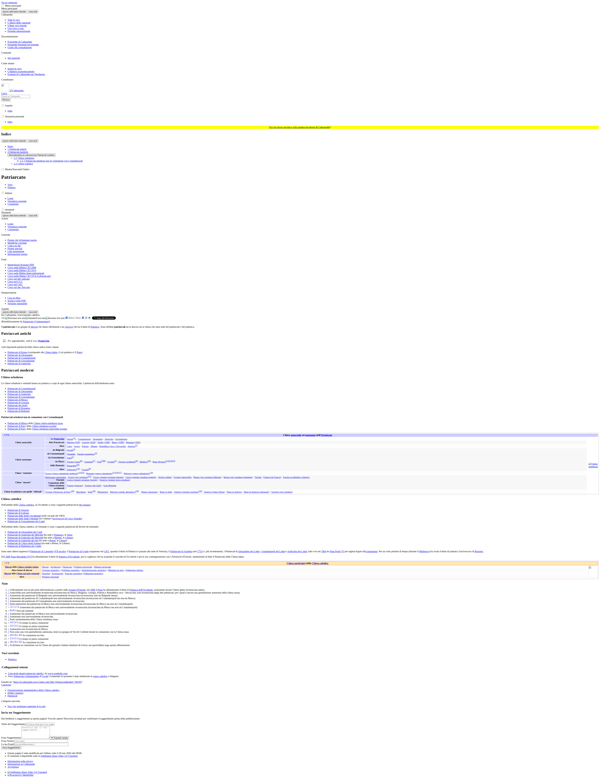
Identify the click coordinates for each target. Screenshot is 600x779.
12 (170, 461)
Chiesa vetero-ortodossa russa (48, 423)
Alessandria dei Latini (249, 551)
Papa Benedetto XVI (21, 556)
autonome (310, 435)
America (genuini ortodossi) (186, 492)
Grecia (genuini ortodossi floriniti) (82, 480)
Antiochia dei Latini (297, 551)
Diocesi (8, 567)
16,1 (16, 634)
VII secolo (60, 551)
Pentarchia (43, 341)
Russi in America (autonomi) (256, 492)
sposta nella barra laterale (14, 11)
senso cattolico (100, 676)
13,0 (12, 625)
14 (77, 465)
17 (120, 473)
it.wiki (45, 676)
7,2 (17, 606)
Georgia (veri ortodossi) (282, 492)
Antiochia (109, 439)
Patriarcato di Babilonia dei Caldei (24, 546)
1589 (121, 442)
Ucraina (111, 462)
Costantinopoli (84, 439)
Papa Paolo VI (337, 551)
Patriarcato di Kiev (17, 426)
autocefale (296, 435)
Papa (79, 352)
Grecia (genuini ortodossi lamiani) (108, 477)
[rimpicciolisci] (15, 318)
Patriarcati (12, 695)
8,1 (14, 610)
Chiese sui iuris (23, 573)
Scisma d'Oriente (77, 590)
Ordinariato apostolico (93, 573)
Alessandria (98, 439)
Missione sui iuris (116, 570)
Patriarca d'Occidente (69, 556)
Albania (93, 446)
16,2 (20, 634)
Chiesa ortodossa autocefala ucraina (49, 429)
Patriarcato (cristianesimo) (26, 676)
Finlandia (71, 454)
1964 (323, 551)
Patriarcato (67, 567)
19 (200, 491)
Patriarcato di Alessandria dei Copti (25, 532)
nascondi (33, 11)
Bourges (479, 551)
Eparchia (46, 573)
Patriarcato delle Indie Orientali (23, 518)
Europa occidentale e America (296, 477)
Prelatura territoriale (83, 567)
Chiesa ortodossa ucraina (44, 426)
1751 (199, 551)
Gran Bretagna (109, 485)
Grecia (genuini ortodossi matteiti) (141, 477)
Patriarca (95, 327)
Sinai (69, 458)
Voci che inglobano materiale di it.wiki (26, 706)
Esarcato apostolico (73, 573)
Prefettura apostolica (71, 570)
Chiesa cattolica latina (28, 567)
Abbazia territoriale (102, 567)
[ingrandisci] (55, 318)
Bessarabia (71, 465)
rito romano (84, 504)
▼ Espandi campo (59, 738)
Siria (69, 535)
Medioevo (424, 551)
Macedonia (81, 492)
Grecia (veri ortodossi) (78, 477)
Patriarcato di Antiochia (19, 363)
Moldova (144, 462)
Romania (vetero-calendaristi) (99, 473)
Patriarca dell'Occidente (141, 590)
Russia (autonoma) (149, 492)
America (131, 446)
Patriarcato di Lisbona (18, 513)
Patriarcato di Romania (19, 408)
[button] (3, 6)
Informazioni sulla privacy (20, 761)
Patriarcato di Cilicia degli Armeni (24, 543)
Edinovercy (72, 469)
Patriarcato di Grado (79, 551)
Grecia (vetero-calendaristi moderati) (61, 473)
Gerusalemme (121, 439)
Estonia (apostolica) (86, 454)
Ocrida (70, 450)
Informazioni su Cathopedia (21, 764)
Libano (68, 537)
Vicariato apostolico (51, 570)
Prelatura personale (50, 577)
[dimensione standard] (35, 318)
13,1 (16, 625)
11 (167, 461)
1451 (106, 551)
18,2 (20, 641)
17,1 (16, 638)
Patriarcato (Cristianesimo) (36, 321)
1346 (107, 442)
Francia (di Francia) (272, 477)
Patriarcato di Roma (17, 352)
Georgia (85, 442)
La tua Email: (8, 744)
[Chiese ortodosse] (593, 466)
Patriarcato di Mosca (18, 399)
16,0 (12, 634)
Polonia (85, 446)
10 (149, 461)
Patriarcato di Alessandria (20, 355)
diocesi (34, 327)
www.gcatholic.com (58, 673)
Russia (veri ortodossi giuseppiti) (238, 477)
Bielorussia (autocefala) (55, 477)
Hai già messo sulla (299, 127)
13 (173, 461)
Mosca (115, 442)
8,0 (11, 610)
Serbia (100, 442)
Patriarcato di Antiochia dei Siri (23, 540)
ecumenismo (371, 551)
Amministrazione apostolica (94, 570)
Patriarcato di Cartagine (41, 551)
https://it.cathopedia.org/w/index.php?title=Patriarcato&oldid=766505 (47, 682)
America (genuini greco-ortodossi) (115, 480)
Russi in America (234, 492)
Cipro (69, 446)
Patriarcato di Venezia (18, 510)
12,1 (16, 622)
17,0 (12, 638)
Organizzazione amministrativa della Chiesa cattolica (33, 690)
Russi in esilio (166, 492)
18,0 (12, 641)
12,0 (12, 622)
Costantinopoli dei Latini (273, 551)
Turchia (258, 477)
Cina (99, 462)
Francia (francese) (75, 485)
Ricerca (5, 100)
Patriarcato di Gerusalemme (21, 360)
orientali (35, 573)
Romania (130, 442)
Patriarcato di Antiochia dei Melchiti (25, 535)
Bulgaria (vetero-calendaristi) (137, 473)
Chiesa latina (51, 352)
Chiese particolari (296, 563)
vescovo (69, 327)
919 (77, 442)
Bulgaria (71, 442)
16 (82, 473)
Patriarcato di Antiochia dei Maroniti (25, 537)
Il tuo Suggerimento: (11, 737)
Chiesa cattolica (26, 504)
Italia (90, 492)
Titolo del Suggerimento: (13, 724)
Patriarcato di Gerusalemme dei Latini (26, 521)
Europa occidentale (127, 462)
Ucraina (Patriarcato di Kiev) (58, 492)
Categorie (6, 685)
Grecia (77, 446)
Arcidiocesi (55, 567)
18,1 (16, 641)
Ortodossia (326, 435)
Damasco (58, 535)
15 (78, 469)
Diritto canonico (15, 693)
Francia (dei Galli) (93, 485)
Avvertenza (13, 767)
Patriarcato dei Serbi (17, 405)
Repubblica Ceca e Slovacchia (112, 446)
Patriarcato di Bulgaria (19, 411)
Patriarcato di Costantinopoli (21, 358)
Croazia (85, 469)
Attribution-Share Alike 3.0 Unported (58, 756)
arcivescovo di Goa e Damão (67, 518)
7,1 (14, 606)
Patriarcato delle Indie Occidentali (24, 515)
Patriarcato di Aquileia (181, 551)
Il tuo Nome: (7, 741)
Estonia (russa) (73, 462)
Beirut (52, 540)
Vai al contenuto (9, 2)
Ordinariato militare (134, 570)
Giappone (88, 462)
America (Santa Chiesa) (214, 492)
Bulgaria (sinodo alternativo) (123, 492)
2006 (7, 556)
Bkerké (58, 537)
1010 (92, 442)
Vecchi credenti (165, 477)
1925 (137, 442)
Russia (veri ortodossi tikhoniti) (208, 477)
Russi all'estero (159, 462)
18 (72, 491)
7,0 (11, 606)
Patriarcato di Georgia (18, 402)
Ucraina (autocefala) (183, 477)
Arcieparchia (57, 573)
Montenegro (103, 492)
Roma (70, 439)
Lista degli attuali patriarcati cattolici (25, 673)
